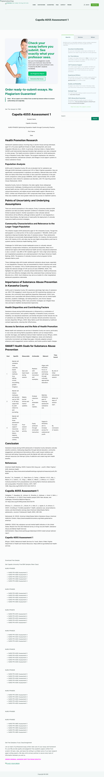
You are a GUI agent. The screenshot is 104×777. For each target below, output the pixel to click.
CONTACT (63, 4)
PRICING (69, 4)
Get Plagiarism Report (37, 73)
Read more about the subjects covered (80, 106)
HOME (34, 4)
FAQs (57, 4)
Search (63, 116)
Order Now (95, 4)
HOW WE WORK (41, 4)
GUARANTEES (50, 4)
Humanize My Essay (36, 79)
